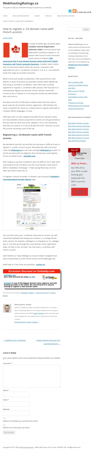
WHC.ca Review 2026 (75, 82)
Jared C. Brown (38, 313)
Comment (7, 363)
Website (6, 409)
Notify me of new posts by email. (16, 427)
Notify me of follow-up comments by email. (20, 421)
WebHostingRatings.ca (20, 3)
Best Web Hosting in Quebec (78, 132)
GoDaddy (24, 293)
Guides (37, 16)
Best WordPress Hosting (77, 141)
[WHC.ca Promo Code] (79, 154)
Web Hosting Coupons (66, 16)
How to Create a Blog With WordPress (18, 21)
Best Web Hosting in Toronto (78, 138)
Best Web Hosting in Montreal (79, 126)
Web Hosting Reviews (21, 16)
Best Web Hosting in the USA (78, 135)
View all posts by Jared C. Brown (26, 322)
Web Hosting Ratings (27, 447)
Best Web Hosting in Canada (78, 123)
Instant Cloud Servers (76, 108)
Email (6, 400)
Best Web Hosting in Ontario (78, 129)
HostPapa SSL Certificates (14, 340)
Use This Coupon (79, 192)
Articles (48, 16)
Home (5, 16)
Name (6, 390)
